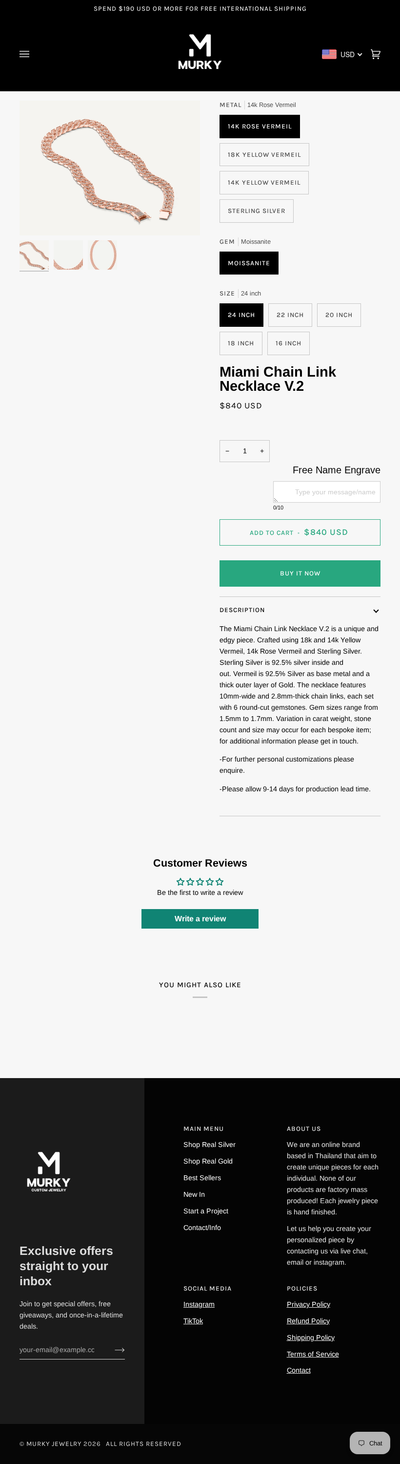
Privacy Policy (308, 1304)
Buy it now (300, 573)
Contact (299, 1370)
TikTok (193, 1321)
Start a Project (205, 1211)
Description (242, 610)
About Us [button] (304, 1128)
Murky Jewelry (54, 1443)
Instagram (199, 1304)
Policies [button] (302, 1288)
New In (194, 1194)
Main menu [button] (203, 1128)
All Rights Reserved (143, 1443)
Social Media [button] (207, 1288)
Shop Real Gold (208, 1161)
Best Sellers (202, 1178)
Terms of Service (313, 1354)
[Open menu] (34, 54)
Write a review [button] (200, 918)
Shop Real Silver (209, 1144)
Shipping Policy (311, 1337)
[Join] (112, 1350)
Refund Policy (308, 1321)
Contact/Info (202, 1227)
